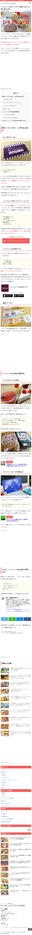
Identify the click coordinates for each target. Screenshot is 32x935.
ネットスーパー (5, 811)
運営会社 (3, 916)
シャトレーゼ (4, 806)
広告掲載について (5, 918)
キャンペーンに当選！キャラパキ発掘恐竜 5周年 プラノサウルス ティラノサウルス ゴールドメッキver (20, 677)
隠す (17, 93)
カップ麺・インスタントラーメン (9, 780)
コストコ (3, 769)
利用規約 (3, 910)
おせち (3, 787)
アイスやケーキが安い (9, 114)
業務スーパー (4, 772)
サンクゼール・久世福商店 (7, 798)
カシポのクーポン (8, 99)
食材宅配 (3, 774)
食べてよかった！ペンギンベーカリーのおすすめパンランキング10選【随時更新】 (20, 733)
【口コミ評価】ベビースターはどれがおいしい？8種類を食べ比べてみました (20, 726)
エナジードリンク (5, 777)
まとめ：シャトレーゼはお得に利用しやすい (14, 120)
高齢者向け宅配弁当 (6, 821)
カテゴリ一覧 (4, 924)
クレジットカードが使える (10, 117)
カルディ (3, 795)
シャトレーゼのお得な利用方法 (11, 111)
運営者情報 (4, 915)
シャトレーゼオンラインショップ (12, 102)
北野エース (4, 801)
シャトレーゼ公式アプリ (9, 105)
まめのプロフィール (10, 607)
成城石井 (3, 793)
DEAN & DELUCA (5, 803)
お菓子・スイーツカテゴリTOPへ (19, 932)
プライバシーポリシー (7, 912)
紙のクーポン (6, 109)
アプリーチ (21, 292)
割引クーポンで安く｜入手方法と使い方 (13, 96)
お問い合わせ (4, 920)
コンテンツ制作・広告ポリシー (9, 913)
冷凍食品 (3, 782)
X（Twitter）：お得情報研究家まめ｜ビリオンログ (17, 609)
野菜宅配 (3, 813)
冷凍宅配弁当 (4, 816)
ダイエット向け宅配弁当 (7, 819)
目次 (30, 929)
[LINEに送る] (12, 619)
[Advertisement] (16, 71)
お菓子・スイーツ (5, 785)
